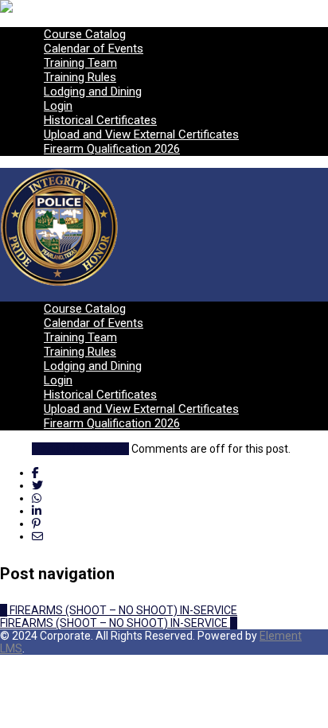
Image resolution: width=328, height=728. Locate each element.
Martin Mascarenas (80, 448)
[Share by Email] (37, 536)
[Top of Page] (5, 661)
